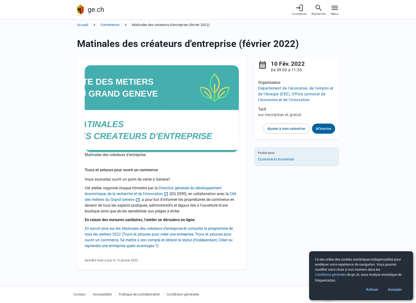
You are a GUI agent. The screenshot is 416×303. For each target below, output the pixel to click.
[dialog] (361, 275)
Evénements (110, 25)
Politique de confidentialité (139, 294)
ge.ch (96, 9)
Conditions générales (183, 294)
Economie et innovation (276, 159)
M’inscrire (323, 129)
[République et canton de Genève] (80, 9)
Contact (79, 294)
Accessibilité (102, 294)
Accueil (82, 25)
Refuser (372, 289)
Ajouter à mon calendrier (286, 129)
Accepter (395, 289)
